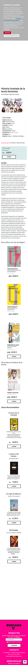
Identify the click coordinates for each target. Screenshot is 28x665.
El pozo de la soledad (14, 414)
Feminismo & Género (18, 136)
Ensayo (9, 136)
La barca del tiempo (14, 455)
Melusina (9, 120)
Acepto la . (14, 641)
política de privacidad (16, 641)
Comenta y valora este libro (17, 143)
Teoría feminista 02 (12, 269)
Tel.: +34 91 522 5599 (14, 654)
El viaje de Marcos (13, 494)
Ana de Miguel (5, 94)
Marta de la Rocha (14, 94)
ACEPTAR (7, 32)
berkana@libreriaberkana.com (14, 656)
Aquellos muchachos (12, 392)
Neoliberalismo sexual (13, 345)
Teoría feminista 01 (12, 307)
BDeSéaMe (13, 530)
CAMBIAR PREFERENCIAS (11, 35)
